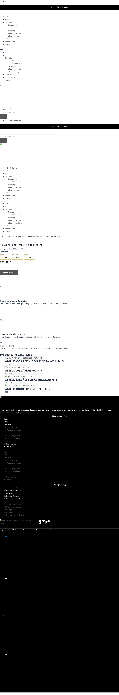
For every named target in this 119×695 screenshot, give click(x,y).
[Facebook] (59, 11)
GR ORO (2, 254)
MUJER (18, 236)
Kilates (26, 254)
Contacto (8, 44)
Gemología (12, 30)
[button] (59, 49)
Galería (8, 39)
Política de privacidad (12, 490)
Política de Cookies (11, 496)
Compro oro (12, 25)
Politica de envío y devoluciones (16, 499)
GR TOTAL (15, 254)
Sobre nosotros (11, 41)
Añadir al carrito (9, 272)
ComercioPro (20, 530)
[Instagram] (59, 14)
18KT (22, 249)
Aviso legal (8, 493)
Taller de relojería (15, 36)
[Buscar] (3, 116)
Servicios (9, 22)
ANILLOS (10, 236)
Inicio (7, 17)
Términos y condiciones (13, 488)
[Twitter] (6, 526)
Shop (7, 19)
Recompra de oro (15, 28)
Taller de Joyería (14, 33)
